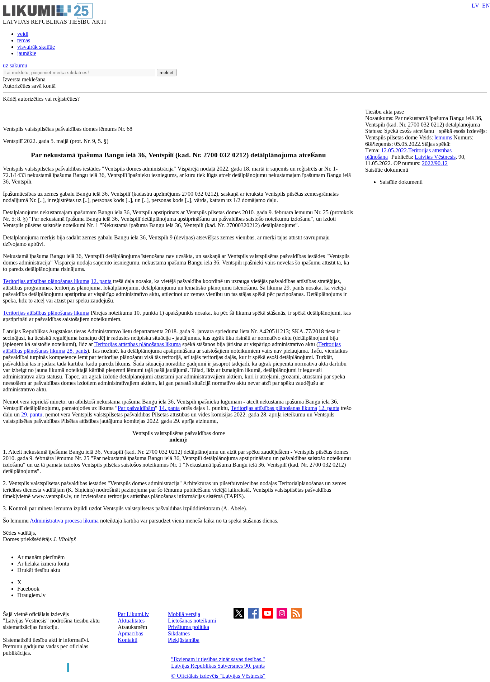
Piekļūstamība (183, 640)
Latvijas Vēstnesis (435, 157)
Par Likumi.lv (133, 614)
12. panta (101, 281)
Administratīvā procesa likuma (64, 521)
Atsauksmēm (132, 627)
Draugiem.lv (31, 595)
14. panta (169, 408)
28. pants (77, 351)
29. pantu (31, 414)
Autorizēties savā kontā (29, 86)
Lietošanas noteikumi (192, 620)
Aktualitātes (131, 620)
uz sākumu (15, 65)
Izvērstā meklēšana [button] (24, 79)
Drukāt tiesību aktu (38, 570)
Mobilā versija (184, 614)
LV (475, 6)
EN (486, 6)
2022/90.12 (435, 163)
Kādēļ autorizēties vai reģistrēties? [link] (41, 99)
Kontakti (127, 640)
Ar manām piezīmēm (41, 557)
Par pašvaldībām (136, 408)
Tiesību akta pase (385, 112)
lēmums (443, 137)
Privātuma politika (188, 627)
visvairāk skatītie (36, 47)
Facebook (28, 589)
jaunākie (26, 53)
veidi (22, 34)
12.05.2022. (394, 150)
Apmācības (130, 633)
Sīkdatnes (179, 633)
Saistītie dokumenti (386, 170)
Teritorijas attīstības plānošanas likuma (46, 281)
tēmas (23, 40)
